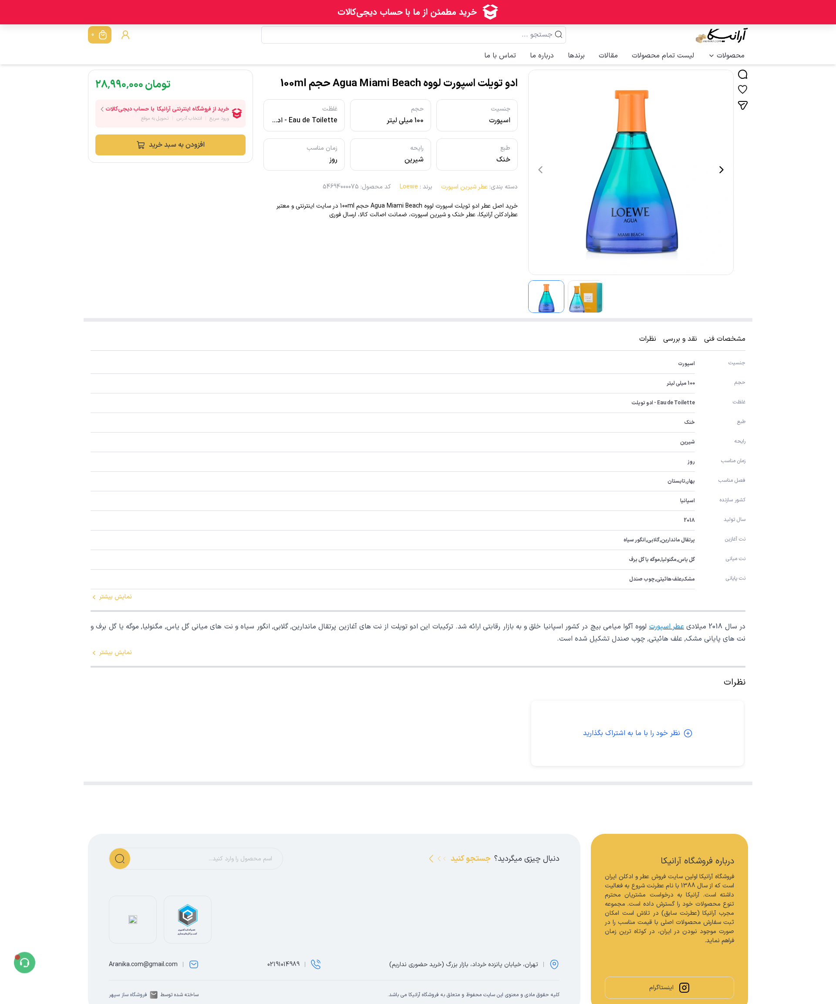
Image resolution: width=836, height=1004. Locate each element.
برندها (576, 55)
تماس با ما (500, 55)
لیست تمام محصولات (663, 55)
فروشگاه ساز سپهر (128, 995)
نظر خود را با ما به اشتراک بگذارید (631, 733)
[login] (125, 35)
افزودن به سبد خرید (177, 145)
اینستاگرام (661, 987)
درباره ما (542, 55)
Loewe (409, 186)
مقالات (608, 55)
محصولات (731, 55)
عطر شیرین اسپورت (464, 186)
